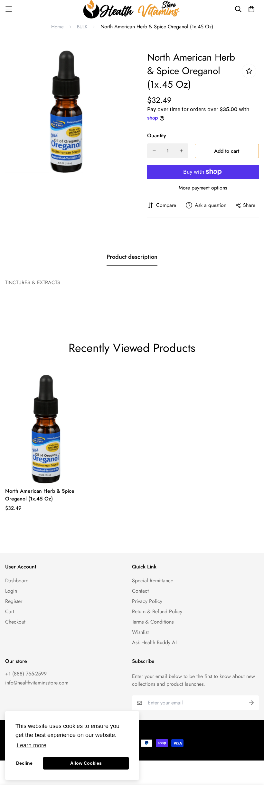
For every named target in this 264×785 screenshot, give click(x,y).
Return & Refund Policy (157, 611)
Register (13, 601)
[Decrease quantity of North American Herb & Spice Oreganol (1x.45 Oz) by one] (154, 150)
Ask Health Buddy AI (154, 642)
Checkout (15, 621)
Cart (9, 611)
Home (57, 26)
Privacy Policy (147, 601)
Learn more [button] (31, 745)
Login (11, 591)
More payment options (203, 187)
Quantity (156, 135)
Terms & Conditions (153, 621)
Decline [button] (24, 763)
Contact (140, 591)
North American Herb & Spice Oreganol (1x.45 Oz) (39, 494)
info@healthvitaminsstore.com (36, 682)
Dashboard (17, 580)
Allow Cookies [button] (86, 763)
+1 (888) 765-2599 (26, 673)
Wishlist (140, 632)
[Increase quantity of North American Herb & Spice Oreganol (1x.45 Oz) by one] (181, 150)
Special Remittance (152, 580)
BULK (82, 26)
